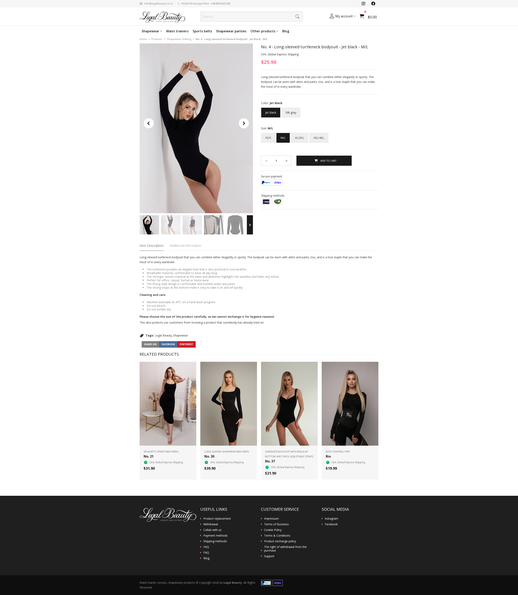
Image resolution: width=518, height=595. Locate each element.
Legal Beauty (163, 335)
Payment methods (215, 535)
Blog (285, 31)
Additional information (185, 245)
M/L (283, 136)
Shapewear (151, 31)
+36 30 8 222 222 (220, 3)
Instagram (331, 518)
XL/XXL (299, 136)
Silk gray (290, 111)
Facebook (331, 524)
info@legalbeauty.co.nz (158, 3)
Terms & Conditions (277, 535)
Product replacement (217, 518)
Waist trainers (177, 31)
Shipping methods (215, 541)
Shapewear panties (231, 31)
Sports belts (202, 31)
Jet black (270, 111)
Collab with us (212, 530)
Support (269, 556)
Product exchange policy (280, 541)
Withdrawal (210, 524)
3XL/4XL (318, 136)
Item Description (151, 245)
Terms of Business (276, 524)
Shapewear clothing (179, 39)
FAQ (206, 547)
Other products (263, 31)
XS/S (268, 136)
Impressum (271, 518)
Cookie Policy (273, 530)
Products (156, 39)
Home (143, 39)
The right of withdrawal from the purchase (285, 548)
